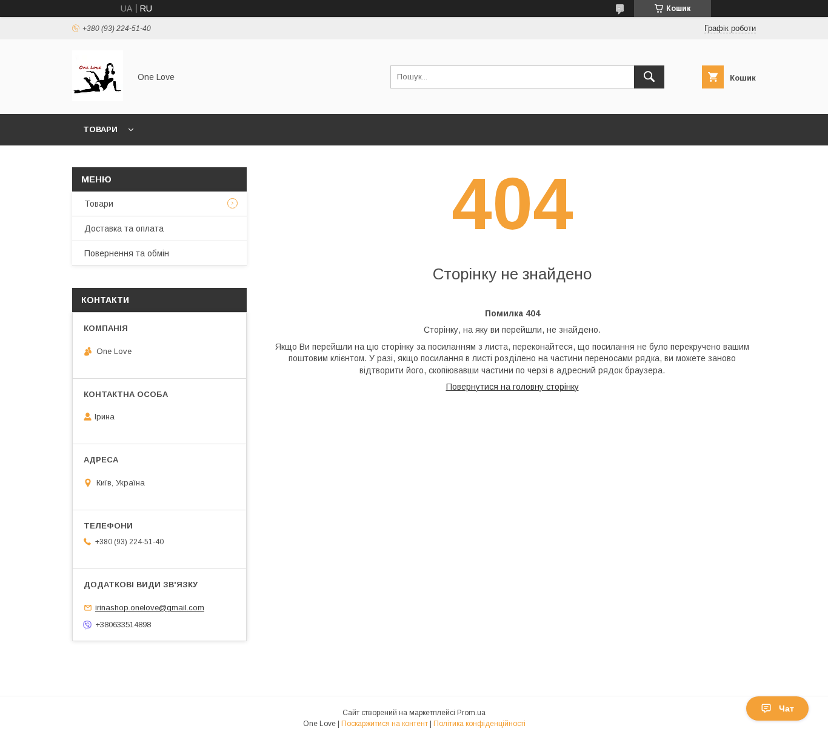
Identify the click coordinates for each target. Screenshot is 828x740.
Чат (786, 708)
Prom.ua (471, 712)
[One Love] (97, 98)
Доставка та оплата (124, 228)
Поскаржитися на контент (384, 723)
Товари (100, 129)
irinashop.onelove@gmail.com (149, 607)
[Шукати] (649, 76)
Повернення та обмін (126, 253)
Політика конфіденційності (479, 723)
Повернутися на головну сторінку (512, 387)
